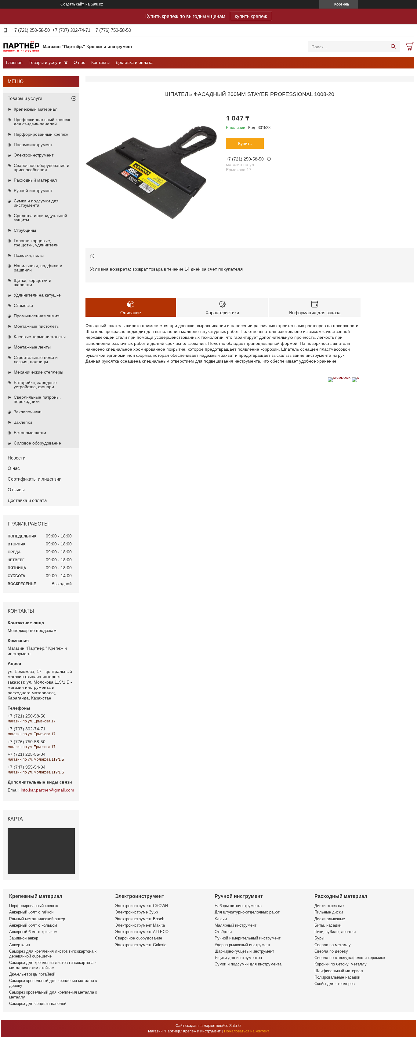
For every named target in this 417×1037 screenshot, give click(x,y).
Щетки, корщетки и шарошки (32, 282)
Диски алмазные (329, 919)
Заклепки (23, 422)
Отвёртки (223, 931)
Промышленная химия (37, 315)
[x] (355, 377)
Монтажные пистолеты (37, 326)
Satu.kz (235, 1026)
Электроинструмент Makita (140, 925)
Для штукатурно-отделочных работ (247, 912)
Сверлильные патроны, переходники (37, 399)
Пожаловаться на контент (246, 1031)
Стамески (23, 305)
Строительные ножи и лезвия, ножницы (36, 359)
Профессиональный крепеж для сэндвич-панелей (42, 121)
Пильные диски (328, 912)
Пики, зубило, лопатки (335, 931)
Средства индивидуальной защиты (40, 217)
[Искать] (393, 46)
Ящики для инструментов (238, 957)
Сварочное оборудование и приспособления (41, 167)
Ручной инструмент (33, 190)
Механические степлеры (38, 372)
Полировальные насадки (337, 977)
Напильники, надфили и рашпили (38, 267)
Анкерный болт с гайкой (31, 912)
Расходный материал (35, 180)
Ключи (221, 919)
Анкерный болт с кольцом (33, 925)
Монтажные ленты (32, 347)
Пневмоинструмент (33, 144)
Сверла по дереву (331, 951)
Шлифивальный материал (338, 971)
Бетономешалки (30, 432)
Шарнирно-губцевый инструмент (244, 951)
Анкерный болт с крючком (33, 931)
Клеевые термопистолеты (40, 336)
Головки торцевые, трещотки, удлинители (36, 242)
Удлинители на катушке (37, 295)
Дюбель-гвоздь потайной (32, 974)
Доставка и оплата (134, 62)
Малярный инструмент (235, 925)
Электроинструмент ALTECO (142, 931)
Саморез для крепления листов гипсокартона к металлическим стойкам (52, 965)
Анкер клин (19, 945)
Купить (245, 143)
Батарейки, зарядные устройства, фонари (35, 384)
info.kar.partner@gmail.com (47, 790)
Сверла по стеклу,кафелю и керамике (349, 957)
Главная (14, 62)
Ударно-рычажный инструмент (242, 945)
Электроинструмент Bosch (139, 919)
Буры (319, 938)
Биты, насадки (327, 925)
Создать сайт (72, 4)
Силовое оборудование (37, 443)
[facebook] (339, 377)
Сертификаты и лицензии (34, 479)
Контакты (100, 62)
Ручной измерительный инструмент (248, 938)
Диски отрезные (329, 905)
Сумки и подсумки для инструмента (36, 203)
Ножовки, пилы (29, 255)
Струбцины (25, 230)
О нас (79, 62)
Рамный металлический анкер (37, 919)
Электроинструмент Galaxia (140, 945)
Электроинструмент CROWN (141, 905)
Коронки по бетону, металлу (340, 964)
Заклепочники (28, 411)
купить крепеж (251, 16)
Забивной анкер (23, 938)
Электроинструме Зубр (136, 912)
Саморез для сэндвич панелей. (38, 1003)
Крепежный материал (35, 109)
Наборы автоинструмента (238, 905)
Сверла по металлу (332, 945)
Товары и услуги (45, 62)
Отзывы (16, 489)
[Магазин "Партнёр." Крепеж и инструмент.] (21, 46)
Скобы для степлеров (334, 983)
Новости (16, 457)
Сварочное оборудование (138, 938)
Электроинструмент (33, 155)
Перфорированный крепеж (41, 134)
